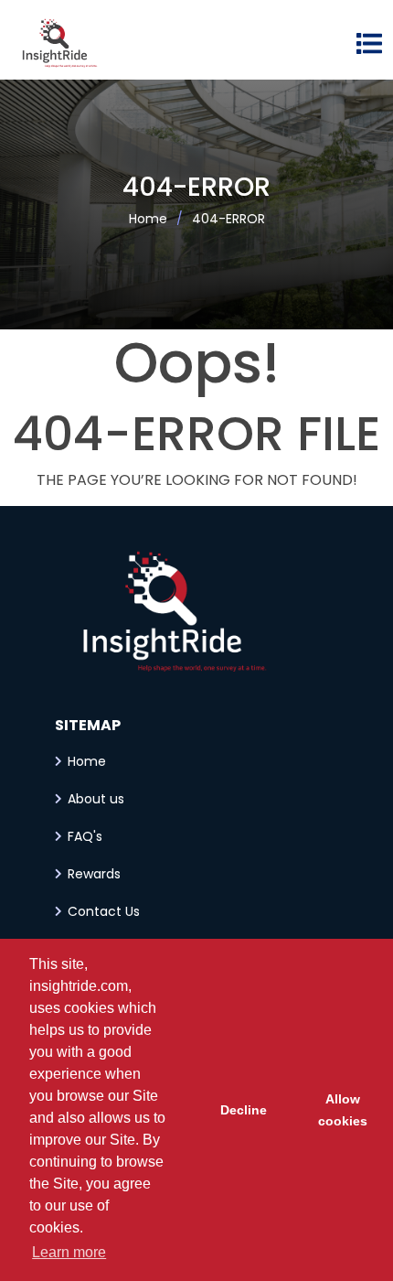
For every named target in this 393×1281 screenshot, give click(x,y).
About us (96, 798)
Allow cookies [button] (342, 1110)
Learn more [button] (69, 1252)
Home (148, 219)
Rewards (94, 873)
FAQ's (85, 836)
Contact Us (104, 911)
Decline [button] (243, 1110)
